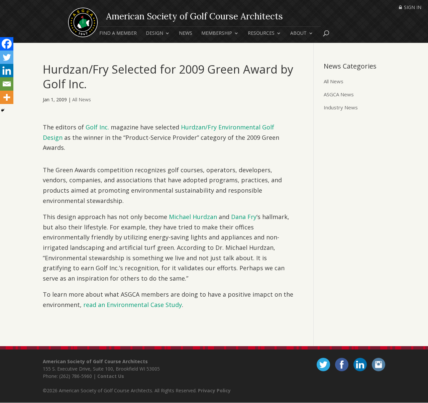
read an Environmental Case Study (132, 305)
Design (154, 33)
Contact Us (110, 376)
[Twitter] (6, 57)
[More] (6, 97)
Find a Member (118, 33)
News (185, 33)
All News (81, 99)
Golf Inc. (97, 127)
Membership (216, 33)
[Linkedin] (6, 70)
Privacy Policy (214, 390)
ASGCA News (339, 94)
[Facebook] (6, 44)
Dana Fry (243, 217)
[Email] (6, 84)
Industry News (341, 107)
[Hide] (2, 110)
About (298, 33)
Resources (261, 33)
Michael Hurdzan (193, 217)
